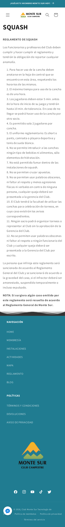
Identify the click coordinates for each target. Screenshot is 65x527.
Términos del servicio (34, 519)
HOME (10, 332)
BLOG (10, 382)
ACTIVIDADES (15, 357)
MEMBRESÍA (14, 340)
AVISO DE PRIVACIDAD (20, 422)
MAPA (10, 365)
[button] (8, 15)
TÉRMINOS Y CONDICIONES (23, 405)
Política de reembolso (25, 513)
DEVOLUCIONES (16, 414)
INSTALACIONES (16, 348)
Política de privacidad (51, 513)
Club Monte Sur (29, 509)
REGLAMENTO (15, 373)
